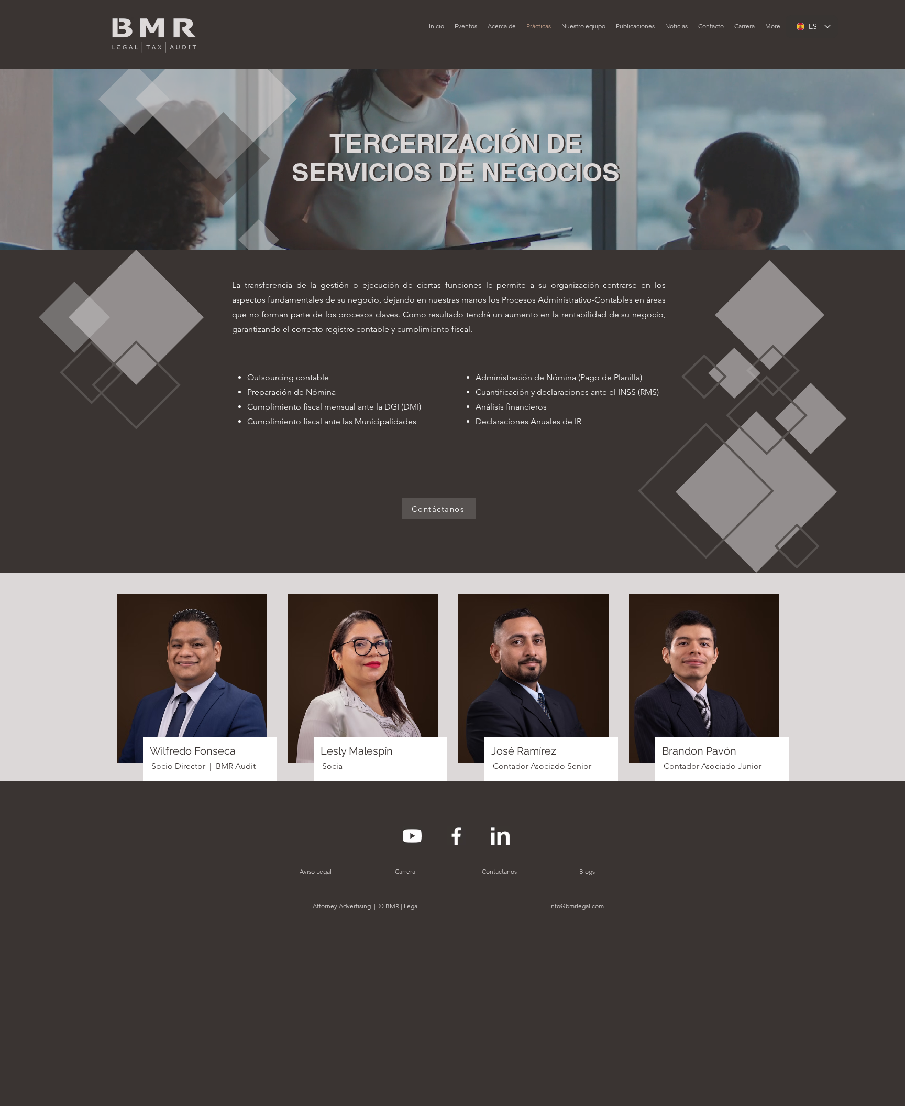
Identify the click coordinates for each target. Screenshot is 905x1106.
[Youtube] (412, 835)
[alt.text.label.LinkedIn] (500, 835)
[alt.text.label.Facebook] (456, 835)
